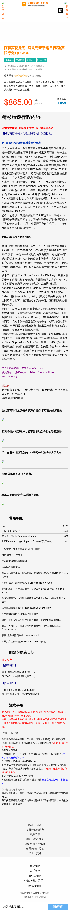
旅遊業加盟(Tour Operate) (35, 896)
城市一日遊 (35, 825)
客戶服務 (35, 870)
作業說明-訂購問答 (35, 880)
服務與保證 (35, 876)
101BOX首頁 (10, 66)
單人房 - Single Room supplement (35, 536)
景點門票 (35, 834)
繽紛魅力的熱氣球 (35, 844)
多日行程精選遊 (35, 829)
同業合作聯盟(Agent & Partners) (35, 892)
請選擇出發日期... (13, 906)
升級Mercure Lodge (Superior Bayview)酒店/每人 (35, 541)
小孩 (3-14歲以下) (35, 530)
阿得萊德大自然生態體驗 (31, 69)
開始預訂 (58, 906)
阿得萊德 (9, 59)
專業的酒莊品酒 (35, 848)
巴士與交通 (35, 853)
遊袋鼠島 (20, 59)
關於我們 (35, 866)
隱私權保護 (35, 885)
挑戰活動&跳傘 (35, 839)
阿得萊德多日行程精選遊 (30, 66)
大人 (35, 525)
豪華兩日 (30, 59)
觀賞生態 (41, 59)
